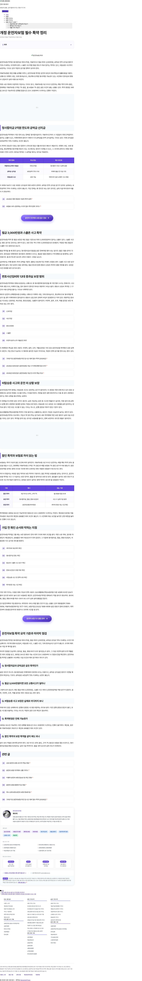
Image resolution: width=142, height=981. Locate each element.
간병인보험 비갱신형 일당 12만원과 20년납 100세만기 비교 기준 (18, 894)
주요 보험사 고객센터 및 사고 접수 (35, 928)
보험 (7, 15)
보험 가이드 (9, 18)
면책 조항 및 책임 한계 (9, 914)
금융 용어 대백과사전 (56, 920)
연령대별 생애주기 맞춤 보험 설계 (35, 922)
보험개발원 (6, 931)
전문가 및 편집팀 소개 (9, 909)
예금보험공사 (30, 940)
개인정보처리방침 (28, 974)
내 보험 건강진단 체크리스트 (34, 906)
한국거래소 (53, 943)
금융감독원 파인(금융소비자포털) (59, 929)
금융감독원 (30, 943)
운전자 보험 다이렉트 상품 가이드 (17, 770)
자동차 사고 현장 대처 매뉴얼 (34, 925)
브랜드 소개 (6, 903)
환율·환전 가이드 (55, 917)
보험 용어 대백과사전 (32, 917)
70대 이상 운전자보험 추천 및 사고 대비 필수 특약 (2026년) (26, 359)
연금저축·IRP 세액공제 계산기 (19, 24)
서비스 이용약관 (8, 911)
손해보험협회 (30, 951)
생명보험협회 (30, 948)
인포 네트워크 (4, 4)
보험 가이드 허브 (31, 903)
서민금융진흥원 (54, 937)
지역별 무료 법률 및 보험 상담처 (35, 931)
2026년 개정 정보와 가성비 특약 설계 (18, 199)
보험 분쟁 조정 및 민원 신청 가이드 (35, 911)
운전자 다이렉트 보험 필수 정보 (35, 218)
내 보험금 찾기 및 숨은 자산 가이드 (35, 909)
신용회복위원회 (54, 940)
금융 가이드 (9, 20)
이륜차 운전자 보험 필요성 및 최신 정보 (19, 778)
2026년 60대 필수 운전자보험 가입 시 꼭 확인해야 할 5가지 (26, 366)
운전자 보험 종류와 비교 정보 (15, 785)
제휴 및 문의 (7, 917)
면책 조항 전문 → (22, 882)
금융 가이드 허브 (55, 903)
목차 (5, 45)
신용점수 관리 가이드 (56, 914)
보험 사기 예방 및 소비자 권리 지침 (35, 914)
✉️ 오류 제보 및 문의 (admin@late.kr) (40, 873)
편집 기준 (11, 974)
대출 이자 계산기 (15, 28)
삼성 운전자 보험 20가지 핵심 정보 (17, 763)
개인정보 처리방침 (8, 906)
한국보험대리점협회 (32, 954)
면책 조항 (18, 974)
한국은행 (6, 934)
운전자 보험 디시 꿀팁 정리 (36, 618)
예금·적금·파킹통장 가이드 (57, 906)
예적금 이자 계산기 (15, 26)
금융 (7, 16)
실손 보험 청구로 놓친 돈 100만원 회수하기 (13, 892)
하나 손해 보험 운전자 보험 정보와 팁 (18, 792)
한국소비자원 (7, 929)
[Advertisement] (37, 107)
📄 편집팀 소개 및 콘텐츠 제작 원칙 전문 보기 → (14, 873)
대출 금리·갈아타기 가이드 (57, 909)
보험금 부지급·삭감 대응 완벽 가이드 (36, 920)
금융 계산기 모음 (11, 22)
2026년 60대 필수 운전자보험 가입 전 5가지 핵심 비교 (24, 373)
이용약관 (38, 974)
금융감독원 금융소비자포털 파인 (11, 923)
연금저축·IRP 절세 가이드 (57, 911)
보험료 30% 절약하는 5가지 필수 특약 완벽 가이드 (23, 206)
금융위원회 (6, 926)
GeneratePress (25, 980)
